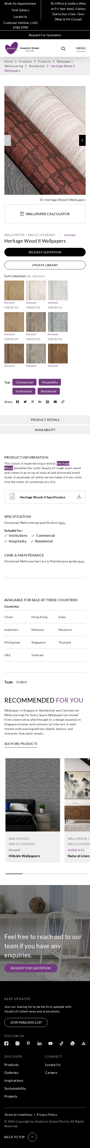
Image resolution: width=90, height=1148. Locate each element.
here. (62, 522)
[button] (82, 140)
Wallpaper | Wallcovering (29, 235)
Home (8, 61)
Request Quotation (45, 252)
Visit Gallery (20, 10)
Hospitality (50, 382)
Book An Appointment (20, 3)
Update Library (45, 265)
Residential (37, 66)
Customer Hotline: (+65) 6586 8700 (20, 25)
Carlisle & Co (76, 850)
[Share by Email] (56, 401)
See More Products (20, 744)
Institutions (24, 391)
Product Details (45, 420)
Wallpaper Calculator (48, 214)
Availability (45, 430)
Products (25, 61)
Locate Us (20, 16)
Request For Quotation (45, 35)
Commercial (24, 382)
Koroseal (70, 235)
